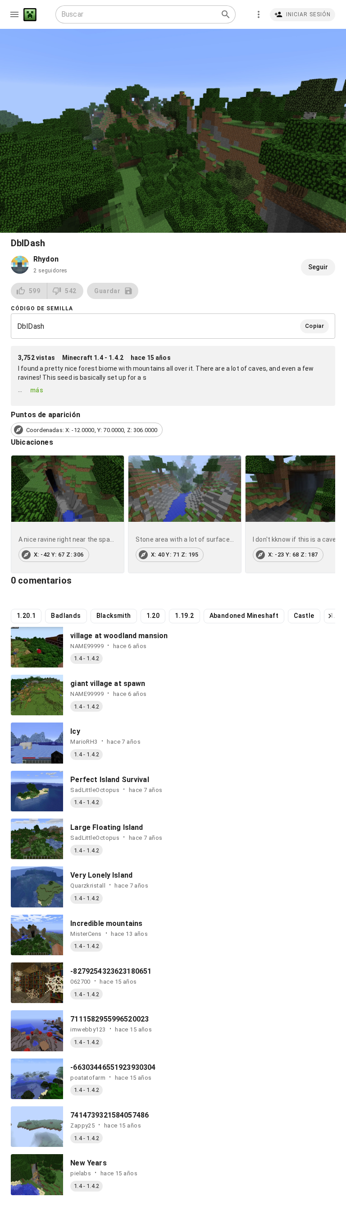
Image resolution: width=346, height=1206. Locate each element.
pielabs (80, 1173)
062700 (80, 981)
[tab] (67, 514)
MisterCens (85, 933)
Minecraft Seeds (29, 14)
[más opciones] (258, 14)
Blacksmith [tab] (113, 615)
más (36, 390)
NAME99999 (87, 646)
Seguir (318, 267)
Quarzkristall (87, 885)
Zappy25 (82, 1125)
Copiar (314, 325)
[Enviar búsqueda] (225, 14)
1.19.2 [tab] (184, 615)
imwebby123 (87, 1029)
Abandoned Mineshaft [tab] (244, 615)
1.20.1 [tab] (26, 615)
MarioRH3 (83, 741)
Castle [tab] (304, 615)
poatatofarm (87, 1077)
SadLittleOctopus (94, 790)
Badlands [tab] (66, 615)
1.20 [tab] (153, 615)
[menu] (14, 14)
